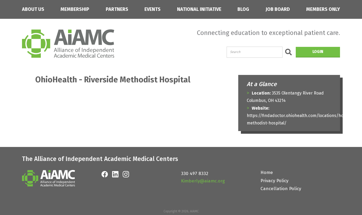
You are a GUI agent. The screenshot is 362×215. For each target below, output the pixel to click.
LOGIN (317, 51)
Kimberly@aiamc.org (203, 181)
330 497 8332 (194, 173)
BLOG (243, 9)
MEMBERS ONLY (323, 9)
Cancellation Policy (281, 188)
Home (267, 172)
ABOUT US (33, 9)
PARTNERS (117, 9)
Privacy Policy (274, 180)
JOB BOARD (278, 9)
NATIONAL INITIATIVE (199, 9)
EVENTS (152, 9)
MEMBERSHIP (74, 9)
